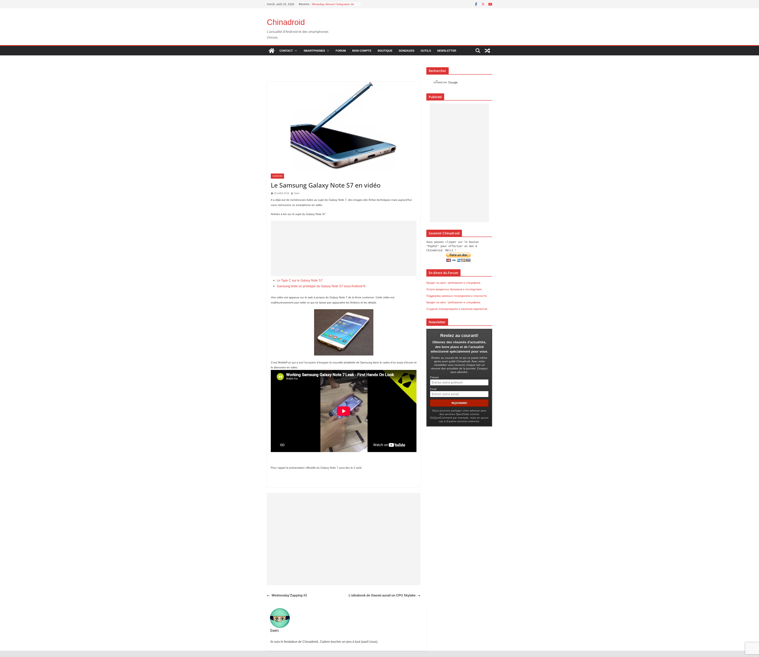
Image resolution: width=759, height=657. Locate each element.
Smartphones (314, 50)
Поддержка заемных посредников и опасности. (457, 295)
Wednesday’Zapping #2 (289, 595)
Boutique (385, 50)
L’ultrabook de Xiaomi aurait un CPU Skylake (382, 595)
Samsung (277, 176)
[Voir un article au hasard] (487, 50)
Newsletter (446, 50)
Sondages (406, 50)
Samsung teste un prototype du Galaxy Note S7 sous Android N (321, 286)
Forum (341, 50)
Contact (286, 50)
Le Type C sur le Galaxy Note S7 (300, 280)
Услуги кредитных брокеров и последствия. (454, 289)
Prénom (434, 377)
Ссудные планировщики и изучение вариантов (456, 308)
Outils (426, 50)
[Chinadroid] (271, 50)
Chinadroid (286, 22)
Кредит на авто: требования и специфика (453, 282)
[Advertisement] (343, 248)
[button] (295, 50)
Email (433, 389)
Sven (296, 193)
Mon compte (361, 50)
